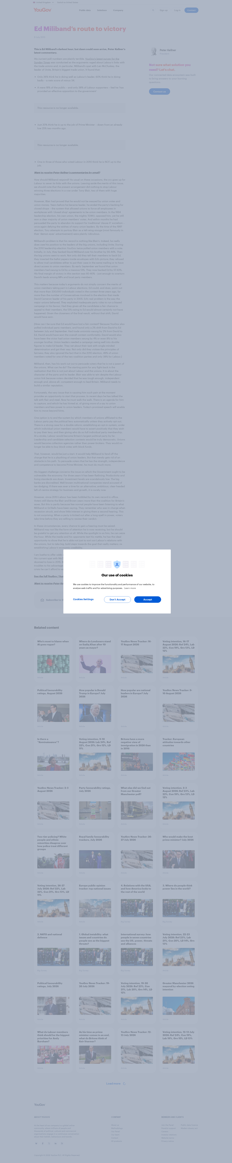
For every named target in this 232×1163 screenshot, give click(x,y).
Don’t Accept (117, 599)
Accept (147, 599)
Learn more (130, 588)
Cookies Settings (83, 599)
